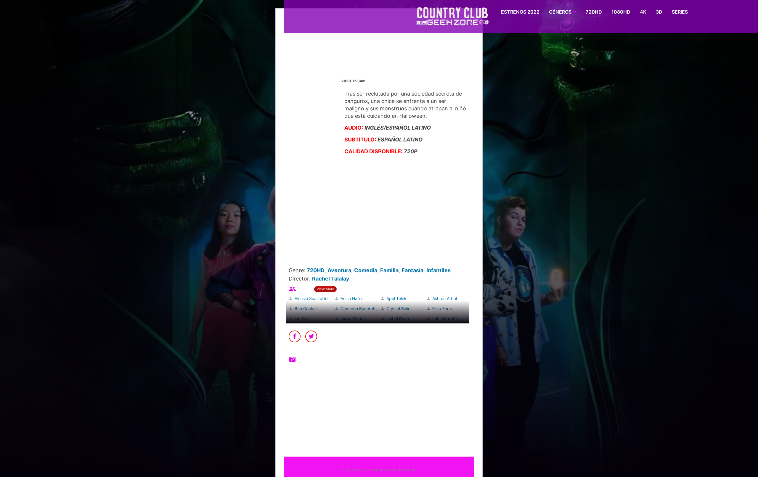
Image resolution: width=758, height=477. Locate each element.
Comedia (365, 270)
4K (643, 12)
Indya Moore (353, 318)
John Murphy (445, 318)
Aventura (339, 270)
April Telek (396, 298)
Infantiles (438, 270)
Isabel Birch (397, 318)
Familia (389, 270)
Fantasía (412, 270)
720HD (594, 12)
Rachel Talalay (330, 278)
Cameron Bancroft (358, 308)
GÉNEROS (560, 12)
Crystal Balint (399, 308)
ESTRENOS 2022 (520, 12)
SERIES (680, 12)
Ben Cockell (306, 308)
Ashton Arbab (445, 298)
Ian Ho (301, 318)
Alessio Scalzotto (311, 298)
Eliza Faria (442, 308)
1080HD (620, 12)
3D (659, 12)
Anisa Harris (352, 298)
